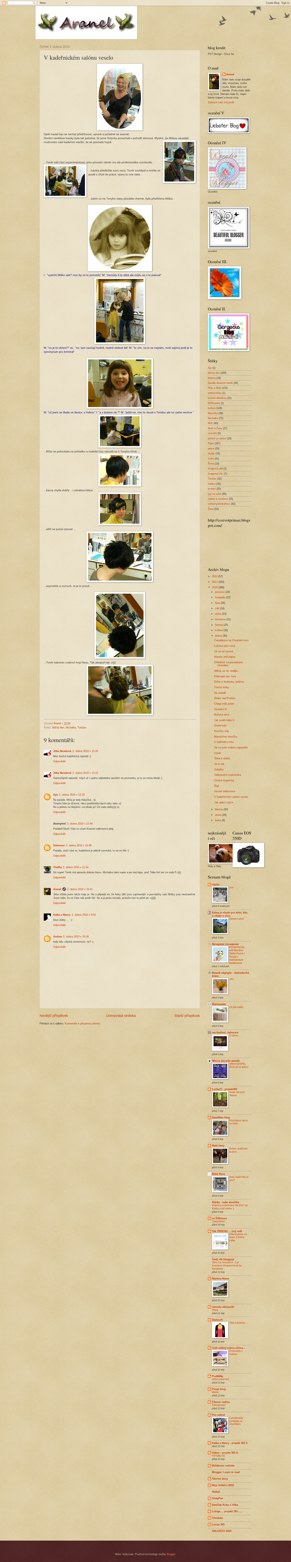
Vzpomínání (218, 1221)
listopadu (220, 597)
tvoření (212, 488)
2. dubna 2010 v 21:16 (75, 867)
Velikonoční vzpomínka (227, 774)
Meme (215, 1392)
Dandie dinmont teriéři (220, 382)
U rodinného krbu (224, 741)
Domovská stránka (121, 1016)
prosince (220, 591)
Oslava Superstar (224, 780)
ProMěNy (217, 1376)
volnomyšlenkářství (219, 503)
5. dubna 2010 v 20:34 (76, 936)
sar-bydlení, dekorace (225, 1032)
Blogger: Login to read (226, 1472)
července (220, 619)
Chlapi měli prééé (224, 703)
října (218, 602)
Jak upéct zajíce (223, 802)
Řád (216, 785)
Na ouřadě (220, 692)
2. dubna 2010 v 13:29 (72, 794)
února (218, 814)
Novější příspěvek (54, 1016)
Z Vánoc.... (235, 1035)
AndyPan (217, 1498)
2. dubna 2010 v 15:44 (80, 823)
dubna (219, 635)
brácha (212, 377)
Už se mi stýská (223, 651)
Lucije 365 (218, 1524)
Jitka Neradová (62, 751)
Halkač (216, 1491)
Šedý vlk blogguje (223, 1259)
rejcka (215, 884)
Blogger (171, 1554)
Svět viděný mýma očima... (228, 1347)
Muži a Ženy (215, 428)
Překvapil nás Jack (225, 676)
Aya (55, 794)
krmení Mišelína (217, 397)
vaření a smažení (218, 498)
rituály (211, 453)
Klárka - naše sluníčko (225, 1202)
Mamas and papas (224, 656)
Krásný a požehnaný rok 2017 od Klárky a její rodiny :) (230, 1207)
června (219, 624)
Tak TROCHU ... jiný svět (227, 1231)
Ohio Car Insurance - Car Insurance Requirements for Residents (227, 1265)
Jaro (231, 979)
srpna (218, 613)
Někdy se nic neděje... (227, 670)
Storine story (220, 1478)
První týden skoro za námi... (238, 1122)
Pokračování (218, 1405)
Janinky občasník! (223, 1306)
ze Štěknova (219, 1218)
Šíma (211, 463)
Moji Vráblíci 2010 (223, 1485)
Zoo (231, 887)
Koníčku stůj (221, 731)
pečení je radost (217, 438)
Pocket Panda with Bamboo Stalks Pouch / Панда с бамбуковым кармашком (236, 955)
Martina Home (220, 1278)
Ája (210, 367)
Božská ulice (221, 714)
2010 (215, 587)
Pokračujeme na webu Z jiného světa (238, 1237)
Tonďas (82, 727)
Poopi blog (219, 1389)
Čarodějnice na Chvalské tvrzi (231, 640)
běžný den (58, 727)
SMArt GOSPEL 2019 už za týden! (238, 1065)
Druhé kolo (220, 725)
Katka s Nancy (61, 914)
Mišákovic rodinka (223, 1465)
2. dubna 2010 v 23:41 (80, 889)
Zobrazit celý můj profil (221, 102)
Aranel (57, 889)
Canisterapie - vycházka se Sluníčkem (236, 1421)
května (219, 630)
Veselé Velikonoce (224, 791)
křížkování (214, 403)
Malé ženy (218, 1145)
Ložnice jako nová (224, 645)
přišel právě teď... (221, 1379)
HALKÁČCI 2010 (221, 1531)
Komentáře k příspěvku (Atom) (82, 1023)
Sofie (211, 458)
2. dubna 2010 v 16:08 (78, 845)
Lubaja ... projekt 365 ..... (227, 1511)
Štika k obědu (222, 758)
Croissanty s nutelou (235, 1353)
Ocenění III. (221, 709)
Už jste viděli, (236, 1007)
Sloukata (217, 1517)
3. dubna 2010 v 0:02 (84, 914)
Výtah (217, 753)
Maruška (213, 413)
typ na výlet (214, 493)
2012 (215, 576)
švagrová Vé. (215, 473)
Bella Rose (218, 1173)
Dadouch (217, 1319)
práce (211, 448)
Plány (215, 1310)
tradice (212, 483)
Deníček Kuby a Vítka (225, 1504)
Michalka (71, 727)
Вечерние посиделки (225, 944)
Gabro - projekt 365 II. (225, 1452)
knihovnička (215, 393)
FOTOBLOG (218, 1455)
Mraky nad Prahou (224, 698)
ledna (218, 820)
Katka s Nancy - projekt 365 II (229, 1443)
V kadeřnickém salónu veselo (231, 796)
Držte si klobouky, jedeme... (230, 681)
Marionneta (219, 1004)
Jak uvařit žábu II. (224, 720)
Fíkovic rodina (221, 1402)
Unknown (59, 845)
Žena (211, 508)
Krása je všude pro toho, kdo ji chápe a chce (229, 914)
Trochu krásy (221, 687)
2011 (215, 581)
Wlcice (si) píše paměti (226, 1060)
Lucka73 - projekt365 (224, 1089)
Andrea (57, 936)
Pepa (211, 443)
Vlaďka (57, 867)
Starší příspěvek (187, 1016)
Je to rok (219, 763)
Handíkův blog (221, 1117)
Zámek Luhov (236, 918)
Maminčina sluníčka (225, 736)
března (219, 809)
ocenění (212, 433)
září (217, 608)
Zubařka (218, 769)
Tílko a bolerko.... (238, 1322)
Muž (210, 423)
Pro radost (218, 1414)
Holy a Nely (214, 387)
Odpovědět (59, 761)
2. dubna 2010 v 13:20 (85, 751)
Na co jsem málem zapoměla (231, 747)
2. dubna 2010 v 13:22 (85, 772)
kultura (212, 408)
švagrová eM (215, 468)
